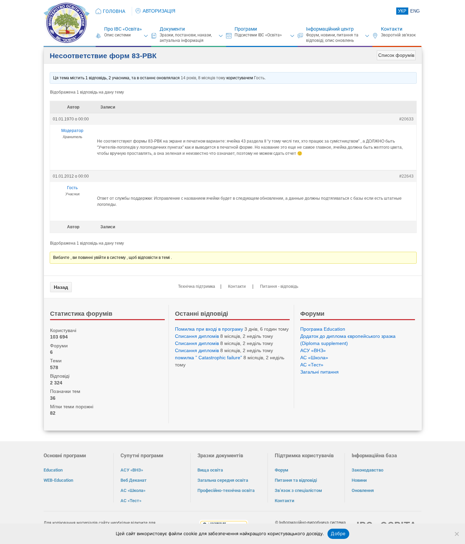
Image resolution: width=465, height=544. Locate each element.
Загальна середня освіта (222, 480)
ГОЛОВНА (114, 11)
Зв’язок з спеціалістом (298, 490)
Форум (281, 470)
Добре (338, 533)
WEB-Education (58, 480)
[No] (456, 533)
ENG (415, 11)
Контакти (391, 29)
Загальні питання (319, 372)
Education (53, 470)
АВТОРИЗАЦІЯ (159, 11)
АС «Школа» (314, 357)
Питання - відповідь (279, 286)
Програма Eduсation (322, 329)
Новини (359, 480)
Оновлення (363, 490)
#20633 (406, 119)
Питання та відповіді (296, 480)
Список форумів (396, 55)
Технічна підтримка (196, 286)
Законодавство (367, 470)
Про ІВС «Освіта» (123, 29)
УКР (402, 11)
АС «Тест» (311, 364)
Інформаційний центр (330, 29)
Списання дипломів (197, 336)
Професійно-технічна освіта (226, 490)
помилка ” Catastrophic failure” (208, 357)
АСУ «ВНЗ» (313, 350)
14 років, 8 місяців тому (203, 78)
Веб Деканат (134, 480)
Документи (172, 29)
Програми (246, 29)
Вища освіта (210, 470)
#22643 (406, 176)
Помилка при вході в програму (209, 329)
